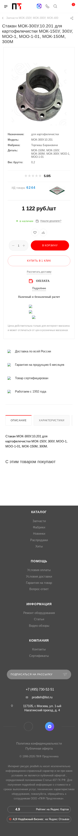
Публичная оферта (39, 748)
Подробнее (39, 288)
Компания (39, 640)
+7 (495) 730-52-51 (40, 689)
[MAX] (39, 6)
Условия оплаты (39, 570)
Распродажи (39, 540)
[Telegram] (31, 6)
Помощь (39, 561)
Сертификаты (39, 655)
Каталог (39, 512)
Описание (18, 420)
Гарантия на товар (39, 582)
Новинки (39, 533)
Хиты (39, 546)
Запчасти (39, 521)
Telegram (28, 726)
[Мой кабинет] (63, 6)
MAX (49, 726)
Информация (39, 604)
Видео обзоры (39, 625)
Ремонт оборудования (39, 613)
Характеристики (51, 420)
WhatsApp (39, 726)
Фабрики (39, 527)
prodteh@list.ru (42, 697)
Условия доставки (39, 576)
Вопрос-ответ (39, 589)
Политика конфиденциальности (39, 743)
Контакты (39, 649)
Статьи (39, 619)
